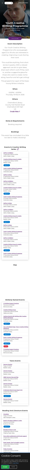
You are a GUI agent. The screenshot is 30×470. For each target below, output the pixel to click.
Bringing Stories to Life (9, 429)
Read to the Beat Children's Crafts (12, 420)
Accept (5, 466)
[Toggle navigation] (2, 3)
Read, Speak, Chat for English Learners (13, 442)
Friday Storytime (7, 449)
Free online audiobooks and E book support (15, 436)
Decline (13, 466)
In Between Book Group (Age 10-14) (12, 390)
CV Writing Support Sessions (11, 303)
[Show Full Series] (18, 149)
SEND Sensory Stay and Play (10, 377)
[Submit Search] (11, 3)
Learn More (16, 463)
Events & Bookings (23, 2)
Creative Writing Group (9, 309)
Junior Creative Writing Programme (12, 337)
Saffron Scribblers (8, 152)
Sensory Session (7, 364)
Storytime (6, 414)
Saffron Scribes (7, 174)
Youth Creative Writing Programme (12, 168)
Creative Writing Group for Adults (12, 159)
